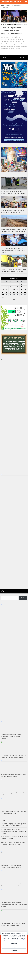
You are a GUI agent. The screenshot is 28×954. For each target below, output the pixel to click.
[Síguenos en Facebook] (21, 57)
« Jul (13, 300)
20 (14, 292)
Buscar (23, 598)
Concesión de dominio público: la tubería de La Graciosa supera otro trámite (12, 250)
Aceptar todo (14, 943)
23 (25, 292)
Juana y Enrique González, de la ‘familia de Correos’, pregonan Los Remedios (14, 31)
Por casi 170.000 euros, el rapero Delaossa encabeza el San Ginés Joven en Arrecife (14, 831)
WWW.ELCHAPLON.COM (11, 2)
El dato (3, 25)
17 (3, 292)
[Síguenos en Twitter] (23, 57)
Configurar (14, 950)
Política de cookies (20, 939)
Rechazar (14, 947)
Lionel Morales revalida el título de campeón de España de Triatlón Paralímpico (11, 736)
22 (21, 292)
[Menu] (26, 2)
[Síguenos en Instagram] (26, 57)
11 (6, 289)
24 (3, 295)
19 (10, 292)
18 (6, 292)
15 (21, 289)
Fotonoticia (11, 25)
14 (17, 289)
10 (3, 289)
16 (25, 289)
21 (17, 292)
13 (14, 289)
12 (10, 289)
